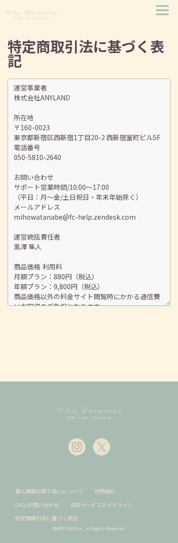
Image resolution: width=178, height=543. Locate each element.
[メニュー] (162, 10)
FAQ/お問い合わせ (37, 504)
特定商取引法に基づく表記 (46, 518)
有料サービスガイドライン (101, 504)
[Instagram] (76, 446)
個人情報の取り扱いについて (49, 491)
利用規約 (104, 491)
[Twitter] (101, 446)
